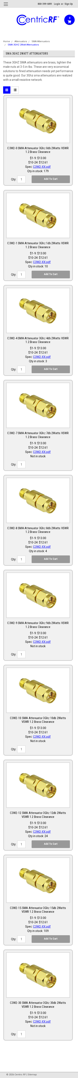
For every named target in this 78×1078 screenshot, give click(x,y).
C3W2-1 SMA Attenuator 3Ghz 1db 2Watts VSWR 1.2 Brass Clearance (38, 245)
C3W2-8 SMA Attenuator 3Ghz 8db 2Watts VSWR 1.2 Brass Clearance (38, 530)
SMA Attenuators (41, 41)
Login (57, 3)
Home (6, 41)
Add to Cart (50, 178)
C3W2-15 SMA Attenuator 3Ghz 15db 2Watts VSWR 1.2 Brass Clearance (38, 910)
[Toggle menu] (5, 6)
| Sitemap (31, 1074)
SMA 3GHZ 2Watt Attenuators (23, 44)
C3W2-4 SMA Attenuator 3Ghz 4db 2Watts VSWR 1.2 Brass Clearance (38, 340)
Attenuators (21, 41)
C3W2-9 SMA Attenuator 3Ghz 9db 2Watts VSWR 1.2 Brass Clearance (38, 625)
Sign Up (68, 3)
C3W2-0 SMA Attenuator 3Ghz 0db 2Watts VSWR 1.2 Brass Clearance (38, 150)
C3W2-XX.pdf (42, 166)
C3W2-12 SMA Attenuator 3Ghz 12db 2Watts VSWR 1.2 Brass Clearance (38, 815)
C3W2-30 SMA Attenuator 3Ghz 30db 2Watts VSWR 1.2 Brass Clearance (38, 1005)
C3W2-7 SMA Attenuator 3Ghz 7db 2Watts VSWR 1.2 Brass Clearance (38, 435)
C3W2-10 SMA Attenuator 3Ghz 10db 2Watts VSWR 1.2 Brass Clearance (38, 720)
